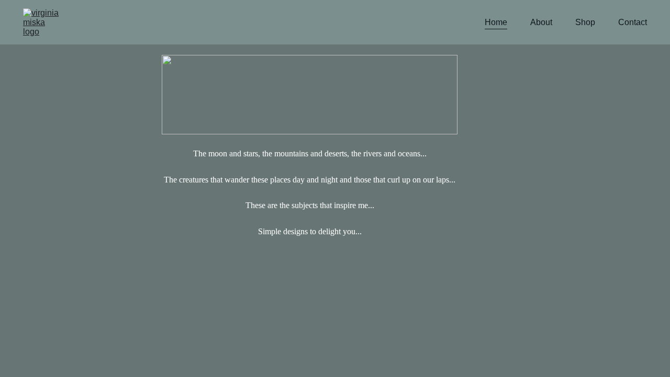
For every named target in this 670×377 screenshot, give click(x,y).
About (541, 22)
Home (496, 22)
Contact (632, 22)
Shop (585, 22)
